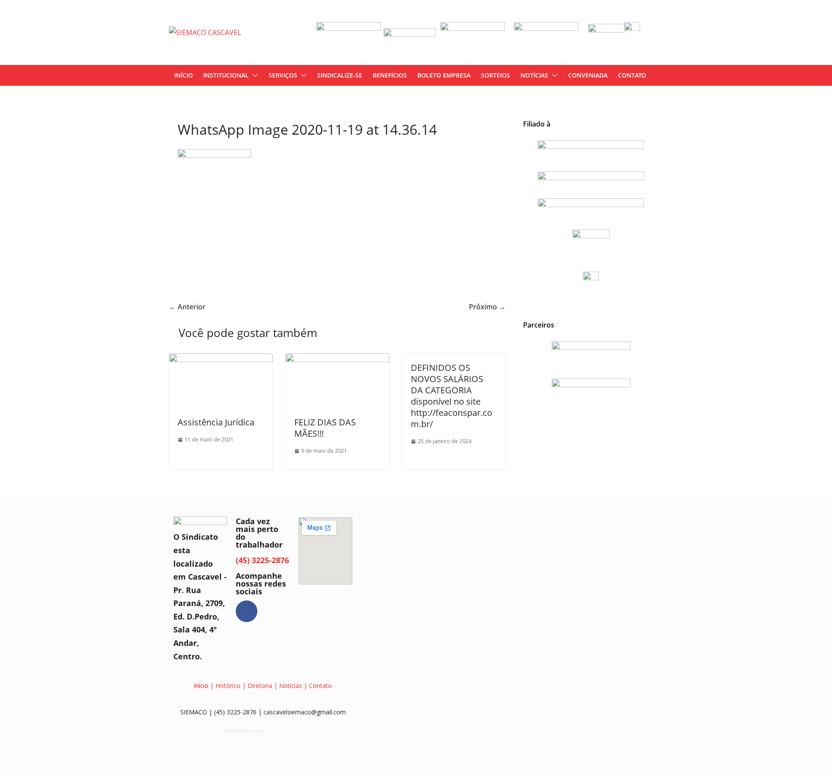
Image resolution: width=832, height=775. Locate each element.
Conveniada (588, 75)
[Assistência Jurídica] (221, 359)
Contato (632, 75)
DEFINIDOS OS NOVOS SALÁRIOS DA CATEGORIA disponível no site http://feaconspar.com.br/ (451, 396)
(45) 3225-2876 (262, 560)
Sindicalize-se (339, 75)
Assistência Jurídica (216, 422)
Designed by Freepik (263, 742)
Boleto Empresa (444, 75)
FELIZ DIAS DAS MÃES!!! (325, 427)
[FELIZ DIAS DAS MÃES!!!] (337, 359)
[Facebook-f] (246, 611)
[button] (253, 75)
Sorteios (495, 75)
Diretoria (259, 685)
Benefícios (390, 75)
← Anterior (187, 306)
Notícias (534, 75)
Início (183, 75)
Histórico (227, 685)
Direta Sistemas (284, 730)
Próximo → (487, 306)
